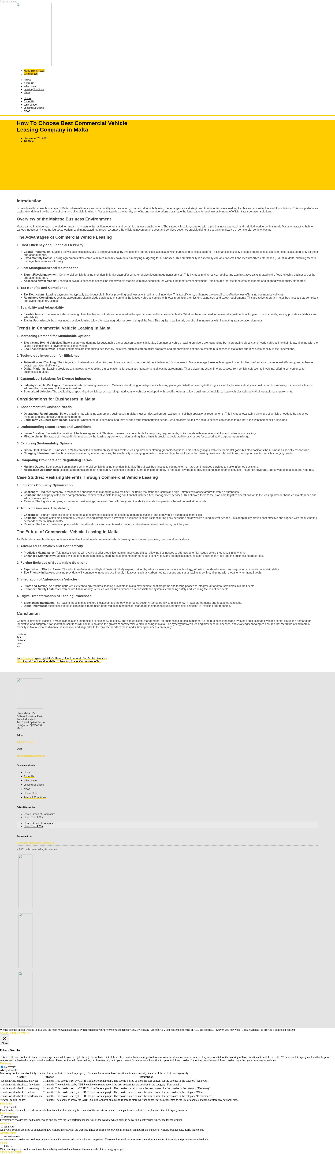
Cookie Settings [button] (8, 1032)
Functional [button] (6, 1103)
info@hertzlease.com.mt (31, 755)
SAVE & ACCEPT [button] (10, 1152)
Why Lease (30, 104)
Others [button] (3, 1142)
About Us (29, 101)
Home (27, 98)
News (27, 92)
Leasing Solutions (34, 89)
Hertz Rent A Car (33, 817)
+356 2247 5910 (26, 741)
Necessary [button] (5, 1063)
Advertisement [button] (8, 1132)
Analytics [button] (5, 1123)
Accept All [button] (24, 1032)
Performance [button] (7, 1113)
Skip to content (8, 1)
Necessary (10, 1066)
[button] (167, 633)
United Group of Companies (39, 813)
